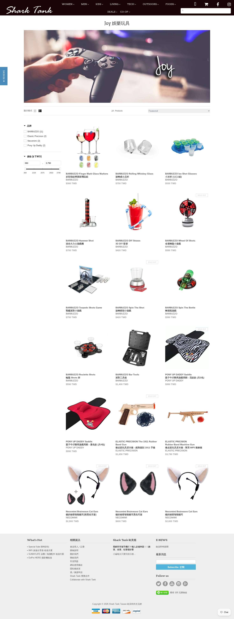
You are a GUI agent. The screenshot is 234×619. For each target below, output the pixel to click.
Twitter (158, 583)
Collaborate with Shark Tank (83, 579)
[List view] (40, 110)
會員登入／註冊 (77, 547)
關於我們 (74, 554)
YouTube (171, 583)
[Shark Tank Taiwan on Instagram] (229, 4)
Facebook (165, 583)
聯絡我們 (74, 557)
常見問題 (74, 561)
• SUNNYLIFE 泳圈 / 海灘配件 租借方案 (45, 554)
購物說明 (74, 550)
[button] (3, 76)
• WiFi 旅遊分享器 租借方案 (40, 550)
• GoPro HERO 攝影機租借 (39, 557)
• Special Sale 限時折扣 (38, 547)
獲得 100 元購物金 (178, 592)
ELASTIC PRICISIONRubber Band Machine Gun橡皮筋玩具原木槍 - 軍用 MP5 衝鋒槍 (183, 444)
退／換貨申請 (76, 572)
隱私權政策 (75, 568)
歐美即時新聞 (162, 547)
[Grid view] (35, 110)
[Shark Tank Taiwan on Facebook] (218, 4)
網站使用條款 (76, 565)
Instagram (178, 583)
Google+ (185, 583)
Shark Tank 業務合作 (79, 576)
